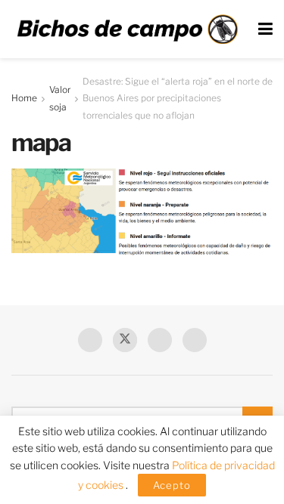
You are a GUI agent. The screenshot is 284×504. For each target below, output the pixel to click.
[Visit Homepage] (127, 29)
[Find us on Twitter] (125, 340)
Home (24, 98)
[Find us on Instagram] (195, 340)
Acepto (172, 485)
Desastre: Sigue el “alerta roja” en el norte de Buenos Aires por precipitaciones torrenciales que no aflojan (178, 98)
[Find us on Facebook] (90, 340)
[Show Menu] (265, 29)
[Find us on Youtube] (160, 340)
